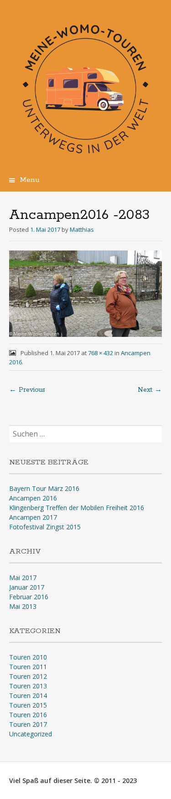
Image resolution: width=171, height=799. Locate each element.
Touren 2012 (28, 676)
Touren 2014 (28, 695)
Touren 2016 (28, 714)
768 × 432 (100, 353)
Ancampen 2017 (33, 517)
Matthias (82, 229)
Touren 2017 (28, 724)
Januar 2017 (26, 587)
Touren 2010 (28, 657)
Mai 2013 (22, 606)
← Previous (27, 390)
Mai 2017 (22, 577)
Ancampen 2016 (33, 498)
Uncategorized (30, 734)
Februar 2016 (28, 596)
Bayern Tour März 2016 (44, 488)
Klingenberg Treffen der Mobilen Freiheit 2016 (76, 507)
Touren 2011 (28, 666)
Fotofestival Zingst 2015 (45, 526)
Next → (150, 390)
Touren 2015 (28, 705)
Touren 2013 (28, 686)
